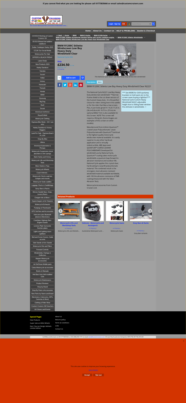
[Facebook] (59, 85)
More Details (93, 370)
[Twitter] (65, 85)
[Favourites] (83, 78)
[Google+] (70, 85)
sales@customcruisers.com (96, 337)
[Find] (153, 24)
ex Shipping (60, 69)
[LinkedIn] (75, 85)
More (100, 82)
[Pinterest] (81, 85)
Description (91, 82)
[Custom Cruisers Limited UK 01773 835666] (46, 20)
